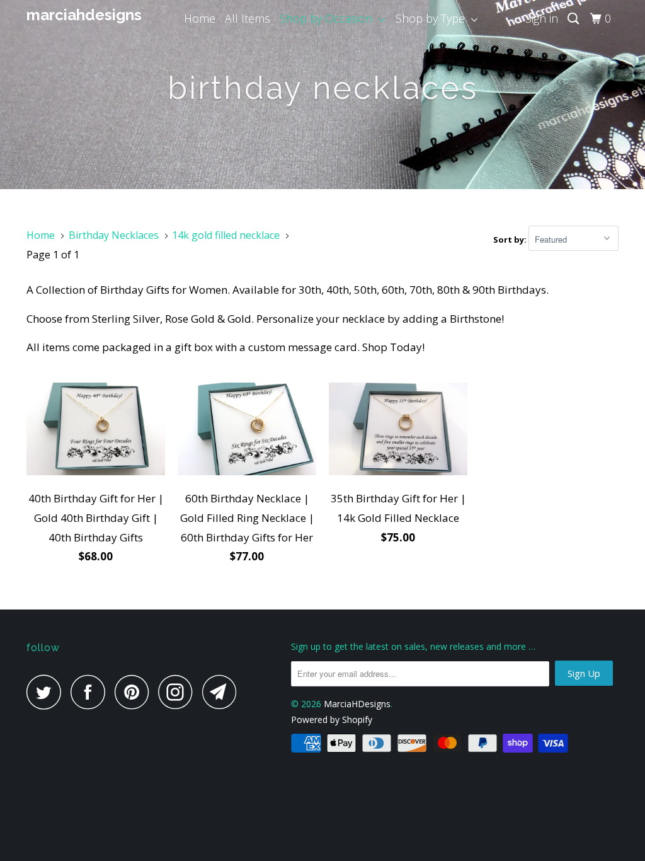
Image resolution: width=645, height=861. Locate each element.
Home (199, 18)
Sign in (541, 18)
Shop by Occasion (329, 18)
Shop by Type (433, 18)
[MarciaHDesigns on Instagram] (179, 691)
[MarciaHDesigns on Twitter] (47, 691)
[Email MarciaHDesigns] (223, 691)
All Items (247, 18)
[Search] (574, 18)
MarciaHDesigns (76, 15)
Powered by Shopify (331, 719)
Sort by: (510, 239)
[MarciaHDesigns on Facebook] (91, 691)
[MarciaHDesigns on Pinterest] (135, 691)
